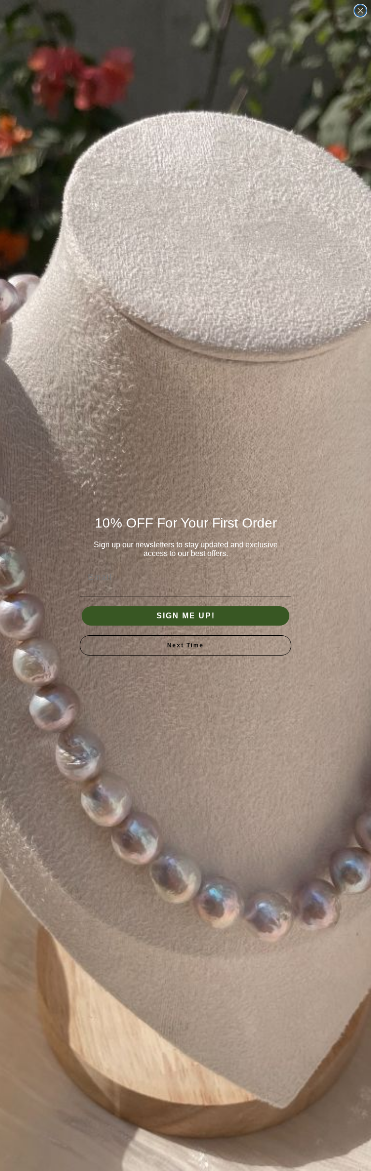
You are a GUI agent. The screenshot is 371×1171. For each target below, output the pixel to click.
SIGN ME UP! (186, 616)
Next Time (185, 645)
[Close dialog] (360, 10)
